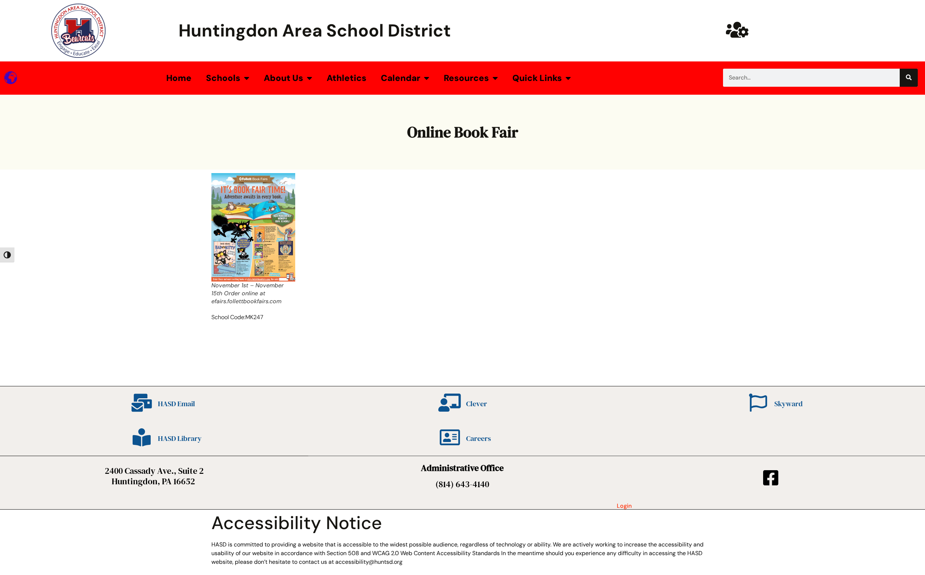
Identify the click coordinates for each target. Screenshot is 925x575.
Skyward (788, 404)
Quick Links (537, 77)
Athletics (346, 77)
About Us (283, 77)
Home (179, 77)
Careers (478, 438)
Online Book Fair (462, 131)
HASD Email (176, 404)
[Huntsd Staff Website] (737, 30)
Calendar (400, 77)
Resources (466, 77)
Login (624, 506)
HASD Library (180, 438)
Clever (476, 404)
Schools (223, 77)
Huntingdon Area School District (314, 30)
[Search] (909, 78)
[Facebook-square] (770, 477)
